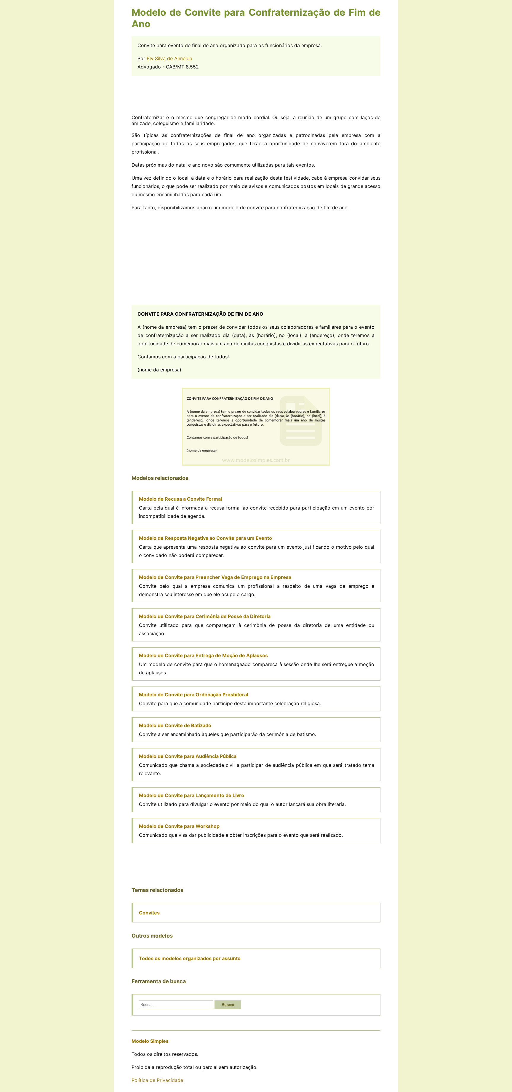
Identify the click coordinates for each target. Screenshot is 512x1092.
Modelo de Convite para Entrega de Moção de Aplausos (203, 655)
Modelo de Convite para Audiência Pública (187, 756)
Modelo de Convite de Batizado (175, 725)
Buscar (228, 1004)
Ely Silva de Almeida (169, 58)
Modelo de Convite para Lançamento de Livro (191, 795)
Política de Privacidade (157, 1080)
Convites (149, 913)
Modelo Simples (150, 1041)
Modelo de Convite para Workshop (179, 826)
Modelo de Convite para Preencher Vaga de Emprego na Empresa (215, 577)
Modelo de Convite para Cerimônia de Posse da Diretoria (205, 616)
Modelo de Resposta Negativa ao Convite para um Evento (205, 538)
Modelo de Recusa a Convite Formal (180, 499)
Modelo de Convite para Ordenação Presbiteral (193, 694)
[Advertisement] (256, 95)
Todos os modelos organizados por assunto (190, 958)
